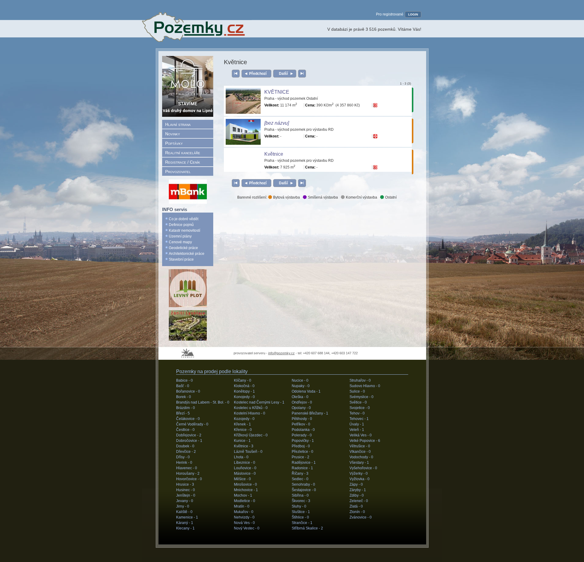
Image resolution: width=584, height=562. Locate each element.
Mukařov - (243, 512)
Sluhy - (299, 506)
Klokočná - (244, 386)
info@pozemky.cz (281, 353)
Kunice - (242, 441)
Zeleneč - (358, 501)
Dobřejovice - (188, 435)
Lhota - (241, 457)
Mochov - (243, 495)
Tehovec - (359, 419)
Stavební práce (181, 259)
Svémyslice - (361, 397)
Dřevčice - (186, 451)
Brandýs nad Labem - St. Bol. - (202, 402)
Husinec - (185, 490)
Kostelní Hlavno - (249, 413)
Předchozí (257, 73)
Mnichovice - (246, 490)
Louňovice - (245, 468)
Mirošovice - (245, 484)
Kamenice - (187, 517)
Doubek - (185, 446)
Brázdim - (185, 408)
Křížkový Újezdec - (251, 435)
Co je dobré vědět (183, 219)
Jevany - (184, 501)
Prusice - (300, 457)
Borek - (183, 397)
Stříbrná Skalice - (307, 528)
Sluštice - (301, 512)
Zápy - (356, 484)
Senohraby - (303, 484)
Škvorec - (301, 501)
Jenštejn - (185, 495)
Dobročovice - (189, 441)
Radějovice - (304, 462)
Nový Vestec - (246, 528)
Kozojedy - (244, 419)
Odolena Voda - (306, 391)
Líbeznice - (244, 462)
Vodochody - (361, 457)
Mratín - (241, 506)
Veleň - (356, 430)
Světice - (358, 402)
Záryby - (357, 490)
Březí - (183, 413)
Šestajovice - (304, 490)
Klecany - (185, 528)
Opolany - (301, 408)
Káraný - (184, 523)
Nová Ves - (244, 523)
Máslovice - (245, 473)
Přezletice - (302, 451)
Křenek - (242, 424)
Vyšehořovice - (363, 468)
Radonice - (302, 468)
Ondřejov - (302, 402)
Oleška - (300, 397)
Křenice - (243, 430)
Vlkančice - (360, 451)
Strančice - (302, 523)
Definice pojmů (181, 225)
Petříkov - (301, 424)
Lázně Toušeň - (248, 451)
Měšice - (242, 479)
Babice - (184, 380)
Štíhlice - (300, 517)
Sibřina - (300, 495)
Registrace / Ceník (182, 162)
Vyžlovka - (359, 479)
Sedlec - (300, 479)
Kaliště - (184, 512)
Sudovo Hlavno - (364, 386)
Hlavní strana (178, 124)
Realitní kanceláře (182, 152)
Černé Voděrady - (192, 424)
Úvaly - (356, 424)
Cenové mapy (180, 242)
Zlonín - (357, 512)
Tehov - (357, 413)
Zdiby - (356, 495)
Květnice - (243, 446)
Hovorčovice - (189, 479)
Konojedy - (244, 397)
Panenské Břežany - (310, 413)
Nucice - (300, 380)
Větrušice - (359, 446)
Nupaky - (301, 386)
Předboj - (301, 446)
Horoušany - (188, 473)
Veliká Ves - (360, 435)
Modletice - (244, 501)
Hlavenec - (186, 468)
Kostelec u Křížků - (251, 408)
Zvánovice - (360, 517)
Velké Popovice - (364, 441)
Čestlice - (185, 430)
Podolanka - (303, 430)
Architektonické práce (186, 254)
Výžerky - (358, 473)
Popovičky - (303, 441)
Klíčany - (242, 380)
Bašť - (182, 386)
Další (283, 73)
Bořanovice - (188, 391)
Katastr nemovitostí (184, 230)
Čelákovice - (188, 419)
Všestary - (359, 462)
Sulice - (357, 391)
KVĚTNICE (276, 92)
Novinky (172, 133)
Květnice (273, 154)
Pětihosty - (302, 419)
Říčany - (300, 473)
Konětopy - (244, 391)
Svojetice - (359, 408)
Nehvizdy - (244, 517)
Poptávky (174, 143)
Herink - (184, 462)
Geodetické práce (183, 248)
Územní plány (180, 236)
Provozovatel (178, 171)
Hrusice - (185, 484)
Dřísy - (183, 457)
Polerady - (302, 435)
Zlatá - (356, 506)
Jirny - (182, 506)
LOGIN (413, 14)
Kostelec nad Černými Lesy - (259, 402)
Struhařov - (360, 380)
